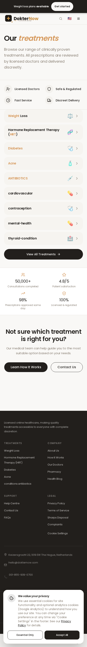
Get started (62, 6)
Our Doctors (55, 465)
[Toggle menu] (78, 18)
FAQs (7, 517)
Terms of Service (58, 510)
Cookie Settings (58, 533)
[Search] (60, 18)
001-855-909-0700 (21, 575)
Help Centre (11, 503)
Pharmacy (54, 472)
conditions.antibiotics (17, 484)
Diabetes (10, 470)
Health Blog (55, 479)
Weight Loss (11, 451)
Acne (7, 477)
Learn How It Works (26, 367)
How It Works (56, 457)
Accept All (62, 635)
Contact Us (66, 367)
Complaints (55, 524)
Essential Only (25, 635)
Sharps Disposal (58, 517)
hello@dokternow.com (23, 562)
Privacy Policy (56, 503)
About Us (53, 451)
